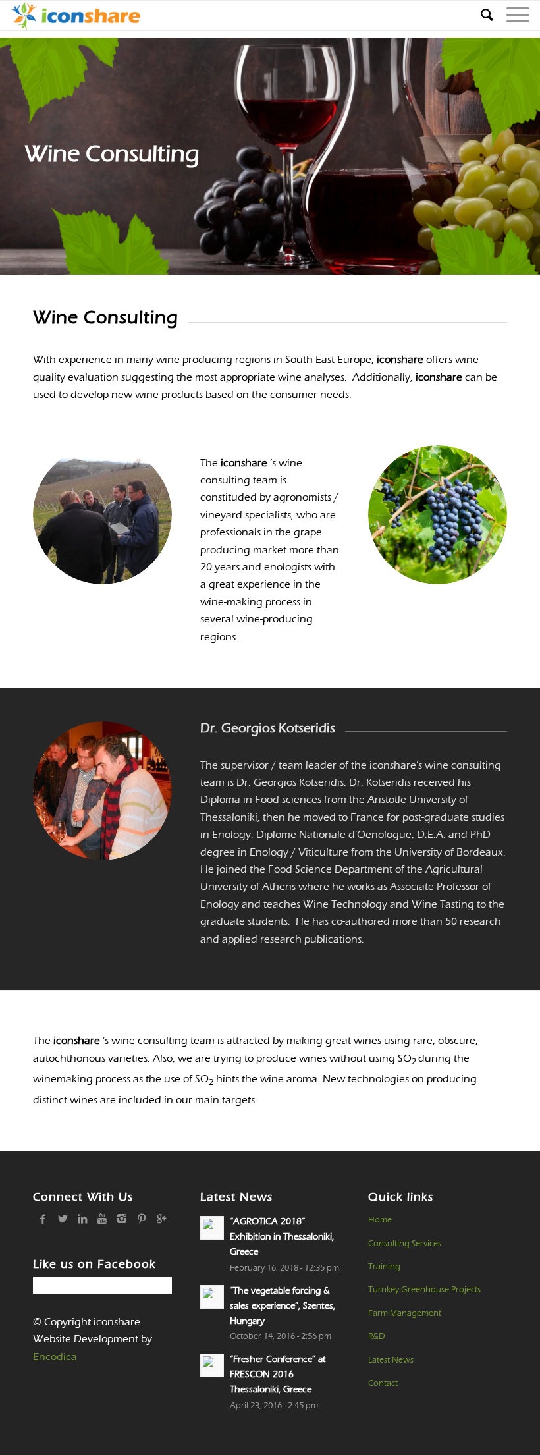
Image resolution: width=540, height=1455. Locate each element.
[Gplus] (161, 1218)
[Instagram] (122, 1218)
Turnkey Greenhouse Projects (424, 1289)
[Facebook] (43, 1218)
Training (384, 1266)
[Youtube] (102, 1218)
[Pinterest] (141, 1218)
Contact (383, 1383)
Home (380, 1220)
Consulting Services (404, 1243)
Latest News (391, 1360)
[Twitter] (62, 1218)
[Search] (480, 15)
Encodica (55, 1357)
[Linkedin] (82, 1218)
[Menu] (511, 15)
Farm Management (404, 1313)
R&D (376, 1336)
